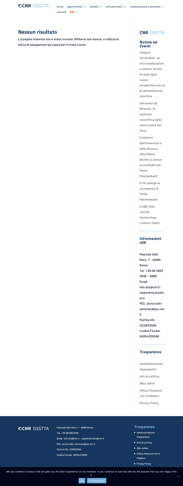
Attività (94, 6)
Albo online (147, 383)
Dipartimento (75, 6)
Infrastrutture (114, 6)
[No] (178, 476)
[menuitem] (73, 13)
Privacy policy (97, 480)
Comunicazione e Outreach (145, 6)
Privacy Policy (149, 403)
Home (60, 6)
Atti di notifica (149, 376)
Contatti (61, 12)
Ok (82, 480)
